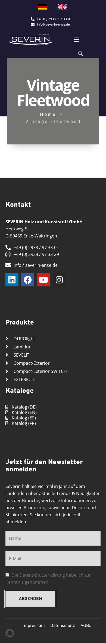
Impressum (34, 626)
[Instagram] (59, 279)
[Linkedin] (11, 279)
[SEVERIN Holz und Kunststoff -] (31, 40)
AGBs (85, 626)
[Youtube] (43, 279)
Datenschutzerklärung (42, 575)
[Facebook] (27, 279)
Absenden (30, 599)
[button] (10, 633)
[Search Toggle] (80, 53)
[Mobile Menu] (76, 39)
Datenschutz (62, 626)
